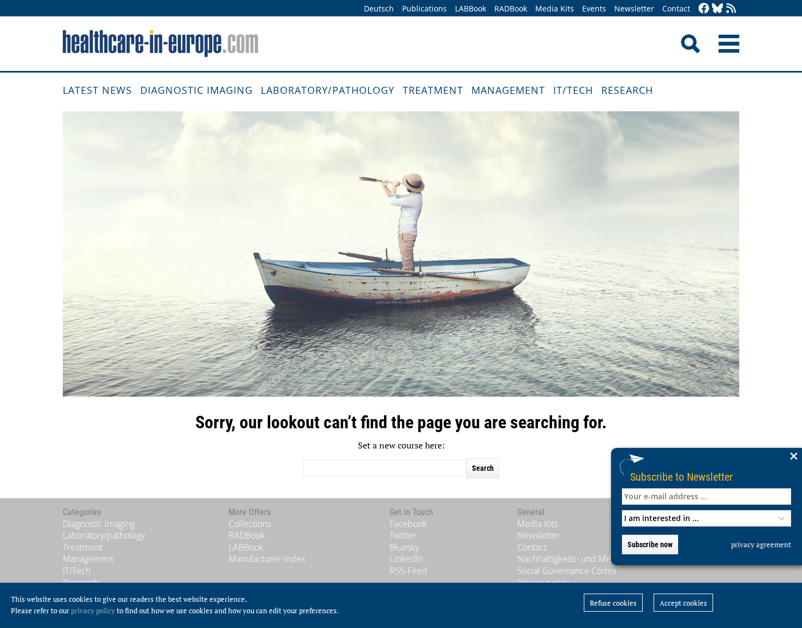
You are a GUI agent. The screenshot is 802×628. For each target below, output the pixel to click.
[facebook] (703, 9)
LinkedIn (406, 559)
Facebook (408, 524)
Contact (676, 8)
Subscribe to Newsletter (681, 476)
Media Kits (554, 8)
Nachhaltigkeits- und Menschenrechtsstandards (609, 559)
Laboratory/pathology (327, 90)
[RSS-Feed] (731, 9)
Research (627, 90)
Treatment (433, 90)
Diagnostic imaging (196, 90)
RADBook (510, 8)
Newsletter (634, 8)
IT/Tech (573, 90)
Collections (250, 524)
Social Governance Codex (567, 571)
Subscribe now (650, 544)
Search (483, 468)
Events (594, 8)
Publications (424, 8)
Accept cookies (683, 603)
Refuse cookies (613, 603)
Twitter (403, 535)
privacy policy (93, 610)
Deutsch (379, 8)
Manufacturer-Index (267, 559)
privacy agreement (761, 544)
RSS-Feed (408, 571)
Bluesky (404, 547)
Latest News (97, 90)
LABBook (470, 8)
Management (508, 90)
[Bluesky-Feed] (717, 9)
